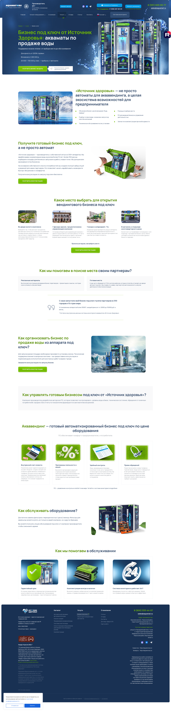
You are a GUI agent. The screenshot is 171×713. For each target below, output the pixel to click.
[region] (23, 701)
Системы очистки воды (61, 623)
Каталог (57, 610)
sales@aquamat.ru (158, 8)
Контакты (89, 15)
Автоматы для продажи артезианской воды (61, 615)
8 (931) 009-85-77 (157, 5)
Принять (32, 705)
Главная (23, 15)
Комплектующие (59, 632)
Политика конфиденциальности (91, 698)
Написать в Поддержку (111, 5)
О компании (51, 15)
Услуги (62, 15)
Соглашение (105, 698)
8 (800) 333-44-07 (143, 610)
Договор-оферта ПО (107, 621)
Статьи (80, 15)
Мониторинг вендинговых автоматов (85, 617)
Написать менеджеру (133, 6)
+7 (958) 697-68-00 (115, 9)
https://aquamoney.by (146, 650)
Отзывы (71, 15)
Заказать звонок (66, 6)
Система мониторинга (120, 14)
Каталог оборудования (37, 15)
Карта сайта (104, 624)
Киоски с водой (58, 618)
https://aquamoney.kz (146, 648)
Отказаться (14, 705)
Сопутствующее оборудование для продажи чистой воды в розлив (63, 627)
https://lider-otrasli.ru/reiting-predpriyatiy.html (28, 661)
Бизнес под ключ (82, 614)
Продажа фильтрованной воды (63, 621)
